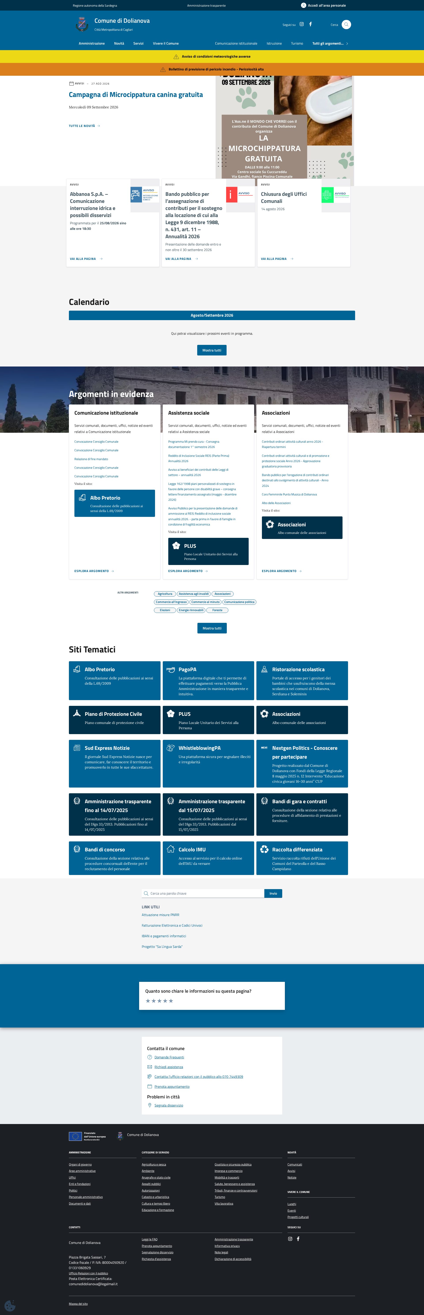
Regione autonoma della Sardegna (95, 5)
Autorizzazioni (151, 1190)
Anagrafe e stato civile (156, 1177)
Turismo (297, 43)
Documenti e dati (80, 1203)
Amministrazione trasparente (206, 5)
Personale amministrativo (86, 1196)
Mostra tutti (212, 350)
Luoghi (292, 1204)
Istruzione (274, 43)
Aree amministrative (82, 1170)
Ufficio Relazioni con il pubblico (88, 1273)
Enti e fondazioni (80, 1183)
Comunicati (295, 1164)
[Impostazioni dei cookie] (9, 1305)
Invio (273, 893)
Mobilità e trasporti (227, 1177)
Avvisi (291, 1170)
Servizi (138, 43)
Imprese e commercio (228, 1170)
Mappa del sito (78, 1304)
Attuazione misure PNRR (160, 914)
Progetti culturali (298, 1217)
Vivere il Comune (166, 43)
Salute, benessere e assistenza (235, 1183)
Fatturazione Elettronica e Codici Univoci (172, 925)
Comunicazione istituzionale (236, 43)
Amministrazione (92, 43)
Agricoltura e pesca (154, 1164)
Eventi (292, 1210)
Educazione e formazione (158, 1209)
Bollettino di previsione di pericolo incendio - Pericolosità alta (216, 69)
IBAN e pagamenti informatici (164, 936)
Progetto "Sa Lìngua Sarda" (162, 946)
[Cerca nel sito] (346, 24)
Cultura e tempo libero (156, 1203)
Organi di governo (80, 1164)
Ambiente (148, 1170)
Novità (119, 43)
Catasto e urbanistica (155, 1196)
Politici (73, 1190)
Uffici (72, 1177)
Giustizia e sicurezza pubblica (233, 1164)
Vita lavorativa (224, 1203)
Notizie (292, 1177)
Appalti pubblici (151, 1183)
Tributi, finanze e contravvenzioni (236, 1190)
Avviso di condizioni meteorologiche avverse (216, 56)
